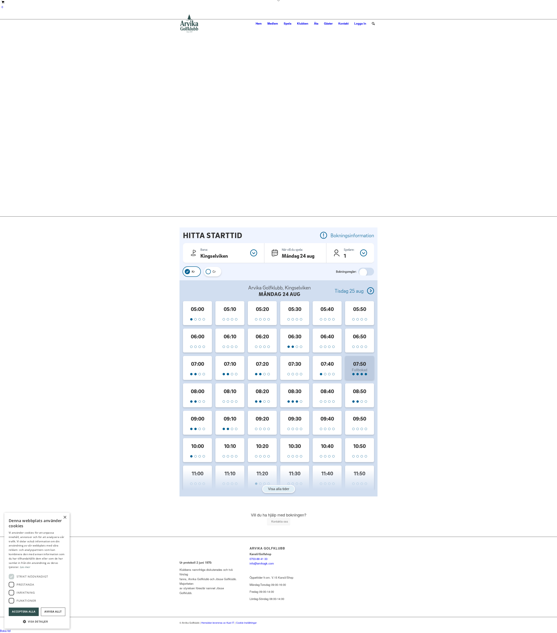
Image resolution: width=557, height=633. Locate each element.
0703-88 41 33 (258, 559)
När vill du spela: (292, 249)
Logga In (360, 23)
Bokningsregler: (346, 271)
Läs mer (25, 567)
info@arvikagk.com (262, 563)
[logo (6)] (189, 23)
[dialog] (37, 571)
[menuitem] (259, 23)
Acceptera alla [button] (23, 611)
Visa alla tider (278, 489)
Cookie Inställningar (246, 622)
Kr (193, 271)
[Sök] (373, 23)
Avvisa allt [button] (53, 611)
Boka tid (5, 631)
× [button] (64, 517)
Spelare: (349, 249)
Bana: (204, 249)
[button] (37, 621)
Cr (214, 271)
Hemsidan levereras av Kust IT (217, 622)
